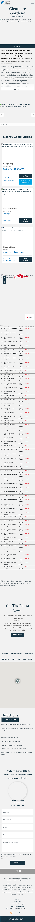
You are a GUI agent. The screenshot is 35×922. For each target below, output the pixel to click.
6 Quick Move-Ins (8, 180)
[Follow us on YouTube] (20, 871)
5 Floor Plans (7, 220)
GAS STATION (28, 659)
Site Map (17, 899)
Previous (2, 115)
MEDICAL (5, 653)
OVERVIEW (17, 46)
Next (33, 115)
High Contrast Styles (17, 908)
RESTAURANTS (16, 653)
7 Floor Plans (7, 258)
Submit (17, 863)
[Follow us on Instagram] (17, 871)
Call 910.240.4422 (17, 806)
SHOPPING (16, 659)
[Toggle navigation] (32, 3)
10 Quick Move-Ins (9, 260)
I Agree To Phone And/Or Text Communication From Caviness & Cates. (16, 856)
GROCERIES (29, 653)
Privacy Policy (17, 902)
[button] (23, 277)
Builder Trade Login (17, 906)
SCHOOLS (5, 659)
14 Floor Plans (7, 178)
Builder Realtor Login (17, 904)
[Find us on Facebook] (14, 871)
